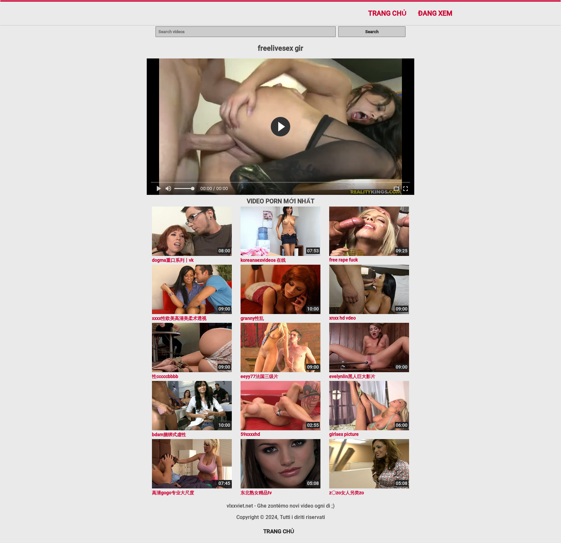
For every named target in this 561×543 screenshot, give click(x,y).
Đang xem (435, 13)
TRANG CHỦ (278, 531)
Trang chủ (387, 13)
